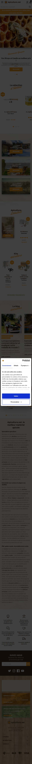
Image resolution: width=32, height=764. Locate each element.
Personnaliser (15, 402)
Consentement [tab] (6, 365)
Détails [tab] (16, 365)
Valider (16, 396)
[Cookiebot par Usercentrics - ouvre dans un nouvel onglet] (22, 360)
